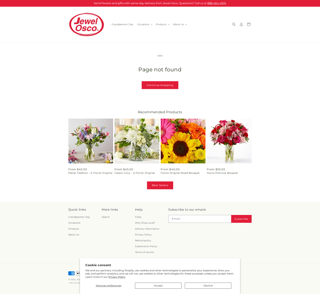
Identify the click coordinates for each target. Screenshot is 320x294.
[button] (144, 24)
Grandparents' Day (79, 217)
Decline (208, 285)
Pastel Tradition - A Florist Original (90, 172)
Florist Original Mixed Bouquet (180, 172)
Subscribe (241, 218)
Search (106, 217)
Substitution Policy (146, 246)
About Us (73, 234)
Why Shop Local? (145, 222)
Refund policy (143, 240)
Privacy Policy (116, 276)
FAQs (138, 217)
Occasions (74, 222)
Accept (158, 285)
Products (73, 228)
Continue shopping (160, 85)
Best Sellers (160, 185)
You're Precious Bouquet (222, 172)
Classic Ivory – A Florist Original (134, 172)
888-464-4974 (216, 3)
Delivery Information (147, 228)
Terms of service (144, 252)
